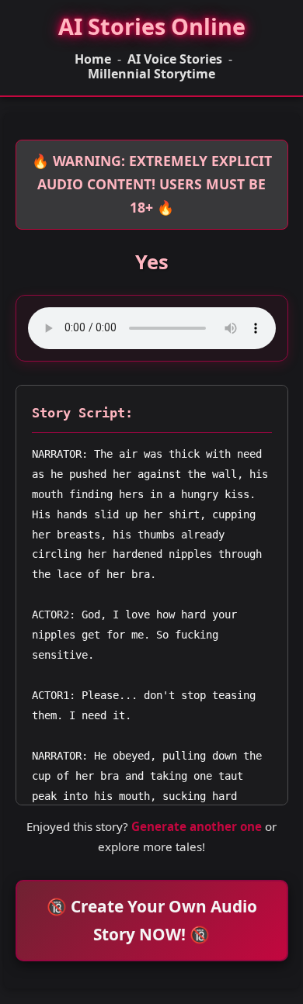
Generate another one (196, 826)
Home (93, 59)
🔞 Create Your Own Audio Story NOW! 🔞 (152, 919)
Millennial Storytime (151, 74)
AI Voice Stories (174, 59)
